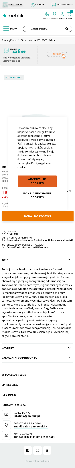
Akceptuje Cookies (37, 181)
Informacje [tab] (9, 394)
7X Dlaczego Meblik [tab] (14, 374)
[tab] (37, 358)
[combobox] (47, 29)
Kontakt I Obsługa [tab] (13, 405)
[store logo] (13, 15)
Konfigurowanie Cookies (37, 195)
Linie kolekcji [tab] (10, 384)
